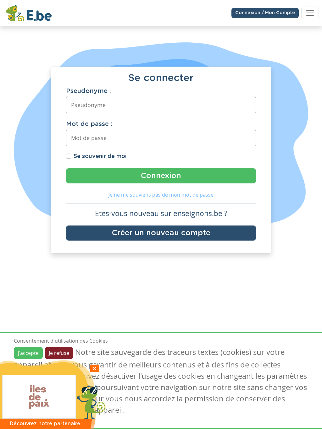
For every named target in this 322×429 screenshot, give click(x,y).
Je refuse (59, 353)
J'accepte (28, 353)
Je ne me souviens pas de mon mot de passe (161, 194)
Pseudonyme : (88, 91)
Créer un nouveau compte (161, 233)
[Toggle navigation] (310, 13)
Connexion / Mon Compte (265, 13)
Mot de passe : (89, 124)
